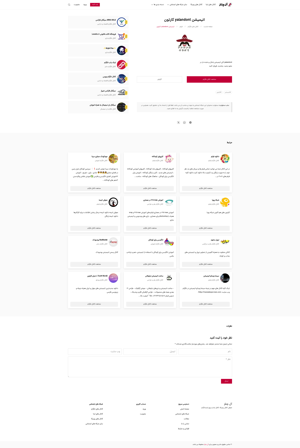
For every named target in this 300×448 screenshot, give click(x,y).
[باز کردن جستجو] (69, 4)
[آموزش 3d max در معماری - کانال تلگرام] (169, 202)
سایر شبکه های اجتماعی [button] (178, 4)
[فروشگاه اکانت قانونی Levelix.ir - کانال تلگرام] (121, 36)
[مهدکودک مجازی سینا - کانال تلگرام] (113, 158)
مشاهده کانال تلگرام (209, 79)
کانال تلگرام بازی (110, 38)
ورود (85, 4)
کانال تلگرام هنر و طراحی (155, 204)
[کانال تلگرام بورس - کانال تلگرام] (121, 79)
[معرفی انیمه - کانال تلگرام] (113, 202)
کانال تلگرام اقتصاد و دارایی (106, 24)
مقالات (186, 419)
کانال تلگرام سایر (110, 66)
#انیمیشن (228, 92)
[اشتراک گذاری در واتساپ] (184, 122)
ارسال (226, 381)
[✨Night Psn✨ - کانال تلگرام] (121, 50)
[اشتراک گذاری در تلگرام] (190, 122)
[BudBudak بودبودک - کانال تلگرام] (113, 242)
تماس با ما (185, 423)
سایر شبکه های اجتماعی (94, 423)
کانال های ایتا (211, 4)
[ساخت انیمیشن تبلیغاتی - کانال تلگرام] (169, 278)
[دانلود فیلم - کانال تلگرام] (225, 158)
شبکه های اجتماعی (182, 414)
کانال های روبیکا (196, 4)
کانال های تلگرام (97, 409)
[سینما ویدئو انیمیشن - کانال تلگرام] (225, 278)
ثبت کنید (95, 4)
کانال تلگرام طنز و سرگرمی (210, 244)
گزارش (159, 79)
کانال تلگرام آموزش (101, 160)
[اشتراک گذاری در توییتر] (178, 122)
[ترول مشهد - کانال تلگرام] (225, 242)
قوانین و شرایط (183, 428)
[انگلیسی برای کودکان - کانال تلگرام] (169, 242)
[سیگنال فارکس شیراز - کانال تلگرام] (121, 93)
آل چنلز (228, 404)
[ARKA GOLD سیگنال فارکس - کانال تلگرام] (121, 22)
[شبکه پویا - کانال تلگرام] (225, 202)
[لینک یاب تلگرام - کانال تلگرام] (121, 64)
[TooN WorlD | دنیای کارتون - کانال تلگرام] (113, 278)
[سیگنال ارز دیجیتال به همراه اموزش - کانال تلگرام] (121, 107)
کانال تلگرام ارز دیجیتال (108, 109)
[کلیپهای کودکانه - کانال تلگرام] (169, 158)
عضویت (77, 4)
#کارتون (219, 92)
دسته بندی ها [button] (159, 4)
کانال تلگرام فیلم (213, 160)
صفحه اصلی (184, 409)
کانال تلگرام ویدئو (101, 280)
